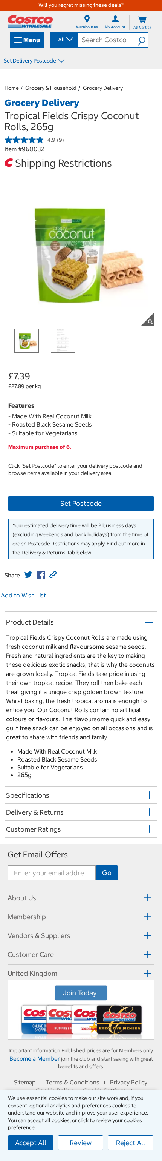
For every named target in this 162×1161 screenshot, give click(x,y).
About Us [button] (22, 898)
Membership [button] (27, 916)
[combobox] (63, 39)
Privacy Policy (128, 1082)
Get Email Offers (38, 854)
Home (12, 87)
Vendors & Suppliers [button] (39, 935)
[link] (28, 575)
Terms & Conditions (72, 1082)
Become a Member (34, 1058)
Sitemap (25, 1082)
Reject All (130, 1142)
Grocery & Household (50, 87)
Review (81, 1142)
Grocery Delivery (103, 87)
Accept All (30, 1142)
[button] (143, 40)
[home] (30, 21)
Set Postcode (81, 503)
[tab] (81, 897)
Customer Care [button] (31, 954)
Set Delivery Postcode (30, 60)
